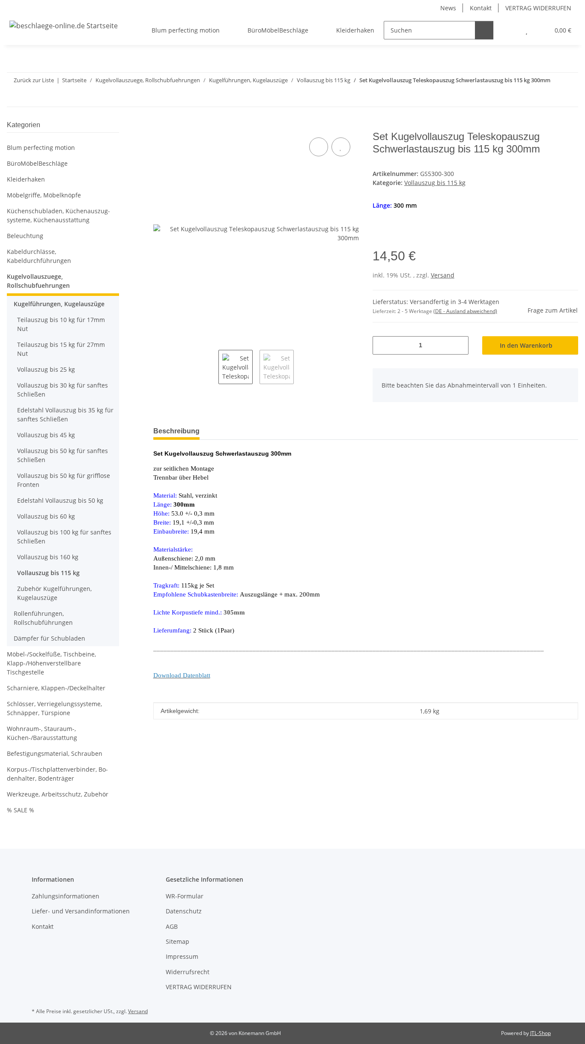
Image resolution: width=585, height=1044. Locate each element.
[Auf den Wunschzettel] (340, 146)
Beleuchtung (25, 236)
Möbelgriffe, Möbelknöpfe (44, 195)
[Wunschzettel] (526, 30)
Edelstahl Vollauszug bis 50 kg (60, 500)
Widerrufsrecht (187, 972)
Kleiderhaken (26, 179)
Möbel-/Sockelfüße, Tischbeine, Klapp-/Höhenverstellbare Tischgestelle (51, 663)
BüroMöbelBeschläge (37, 163)
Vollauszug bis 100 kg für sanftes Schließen (64, 536)
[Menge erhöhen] (459, 345)
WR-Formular (184, 896)
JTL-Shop (540, 1033)
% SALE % (20, 810)
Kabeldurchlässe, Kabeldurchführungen (39, 256)
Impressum (182, 956)
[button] (509, 30)
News (448, 8)
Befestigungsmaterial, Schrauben (54, 753)
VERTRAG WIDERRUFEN (538, 8)
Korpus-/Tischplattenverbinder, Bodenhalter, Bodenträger (57, 773)
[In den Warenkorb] (160, 126)
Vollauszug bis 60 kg (46, 516)
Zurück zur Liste (34, 80)
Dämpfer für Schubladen (49, 638)
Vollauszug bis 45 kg (46, 435)
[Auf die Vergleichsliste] (318, 146)
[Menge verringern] (382, 345)
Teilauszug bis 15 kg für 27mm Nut (61, 349)
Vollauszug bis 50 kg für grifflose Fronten (63, 480)
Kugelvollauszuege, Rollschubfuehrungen (38, 280)
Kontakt (481, 8)
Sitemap (177, 941)
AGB (172, 926)
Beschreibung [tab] (176, 431)
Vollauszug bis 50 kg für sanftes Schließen (62, 455)
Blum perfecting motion (41, 147)
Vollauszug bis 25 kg (46, 369)
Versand (442, 275)
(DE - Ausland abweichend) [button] (465, 311)
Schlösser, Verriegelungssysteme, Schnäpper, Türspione (54, 708)
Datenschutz (184, 911)
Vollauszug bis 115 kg (435, 183)
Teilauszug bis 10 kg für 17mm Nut (61, 324)
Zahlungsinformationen (65, 896)
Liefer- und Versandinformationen (81, 911)
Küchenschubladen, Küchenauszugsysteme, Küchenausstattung (58, 215)
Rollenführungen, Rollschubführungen (43, 617)
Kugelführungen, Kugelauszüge (59, 304)
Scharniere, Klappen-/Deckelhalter (56, 688)
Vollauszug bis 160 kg (47, 557)
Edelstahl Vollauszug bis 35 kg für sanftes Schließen (65, 414)
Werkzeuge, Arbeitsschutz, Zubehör (57, 794)
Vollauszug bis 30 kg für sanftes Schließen (62, 389)
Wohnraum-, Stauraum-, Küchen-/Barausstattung (42, 733)
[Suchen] (484, 30)
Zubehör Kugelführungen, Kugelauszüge (54, 593)
